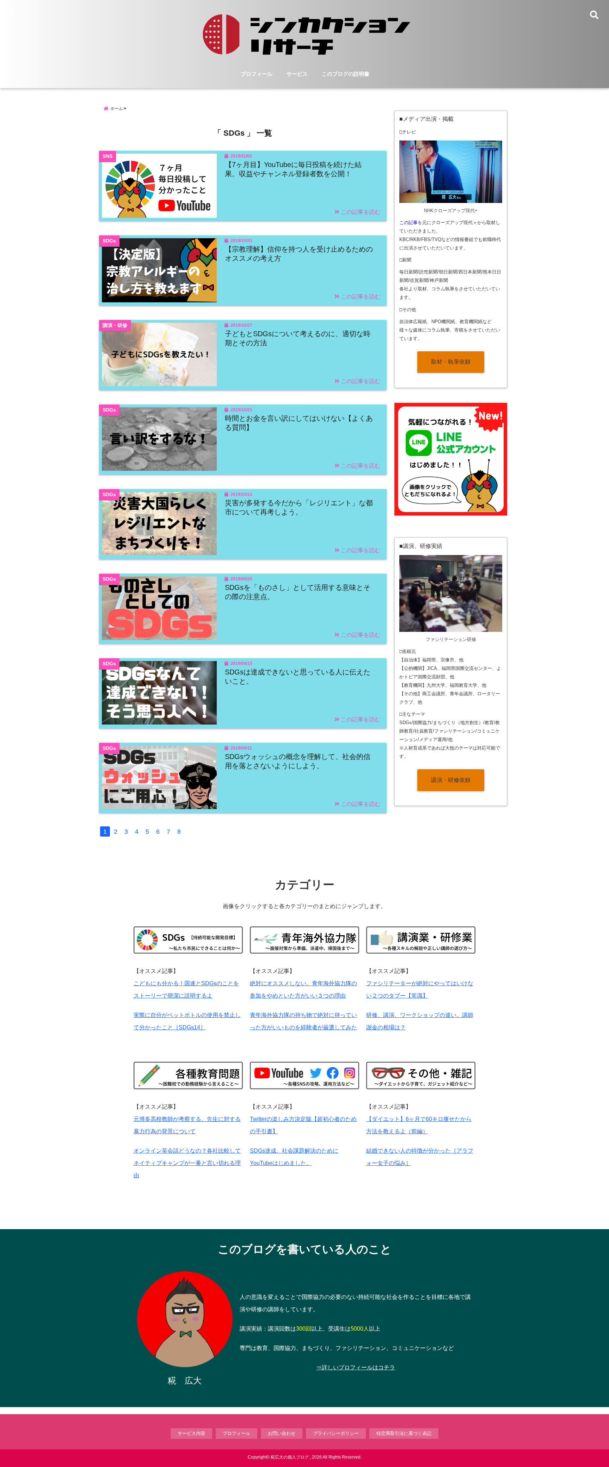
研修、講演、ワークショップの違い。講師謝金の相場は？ (419, 1021)
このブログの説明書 (345, 74)
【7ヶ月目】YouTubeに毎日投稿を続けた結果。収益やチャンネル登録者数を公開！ (293, 169)
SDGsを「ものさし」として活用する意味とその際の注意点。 (297, 592)
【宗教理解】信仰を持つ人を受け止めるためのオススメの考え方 (299, 253)
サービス (297, 74)
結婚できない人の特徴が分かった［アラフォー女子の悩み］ (419, 1157)
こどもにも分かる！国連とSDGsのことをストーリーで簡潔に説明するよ (186, 989)
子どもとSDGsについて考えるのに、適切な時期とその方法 (297, 338)
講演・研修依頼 (450, 780)
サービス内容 (191, 1433)
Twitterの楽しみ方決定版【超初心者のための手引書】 (303, 1125)
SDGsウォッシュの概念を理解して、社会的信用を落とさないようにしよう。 (297, 761)
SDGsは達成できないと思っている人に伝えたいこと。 (297, 676)
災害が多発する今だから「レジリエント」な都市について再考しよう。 (299, 507)
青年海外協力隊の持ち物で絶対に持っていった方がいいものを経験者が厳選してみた (303, 1021)
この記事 (408, 222)
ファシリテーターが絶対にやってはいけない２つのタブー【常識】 (419, 989)
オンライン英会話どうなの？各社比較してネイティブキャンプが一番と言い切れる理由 (187, 1163)
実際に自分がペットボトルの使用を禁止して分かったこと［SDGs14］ (187, 1021)
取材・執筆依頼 (450, 362)
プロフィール (256, 74)
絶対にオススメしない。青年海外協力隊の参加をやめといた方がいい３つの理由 (303, 989)
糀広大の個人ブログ (290, 1457)
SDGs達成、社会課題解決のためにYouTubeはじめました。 (294, 1157)
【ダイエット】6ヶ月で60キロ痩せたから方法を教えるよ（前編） (419, 1125)
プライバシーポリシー (336, 1433)
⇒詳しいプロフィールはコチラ (355, 1367)
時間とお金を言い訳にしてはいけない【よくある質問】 (299, 422)
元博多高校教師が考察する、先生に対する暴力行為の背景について (187, 1125)
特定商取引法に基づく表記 (403, 1433)
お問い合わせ (281, 1433)
